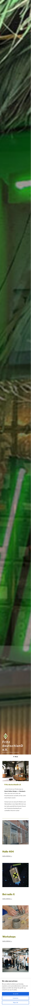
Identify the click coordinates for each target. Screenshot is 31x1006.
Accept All (15, 993)
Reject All (15, 1002)
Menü (16, 756)
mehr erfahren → (7, 856)
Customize (15, 998)
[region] (15, 992)
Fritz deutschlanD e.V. (12, 745)
